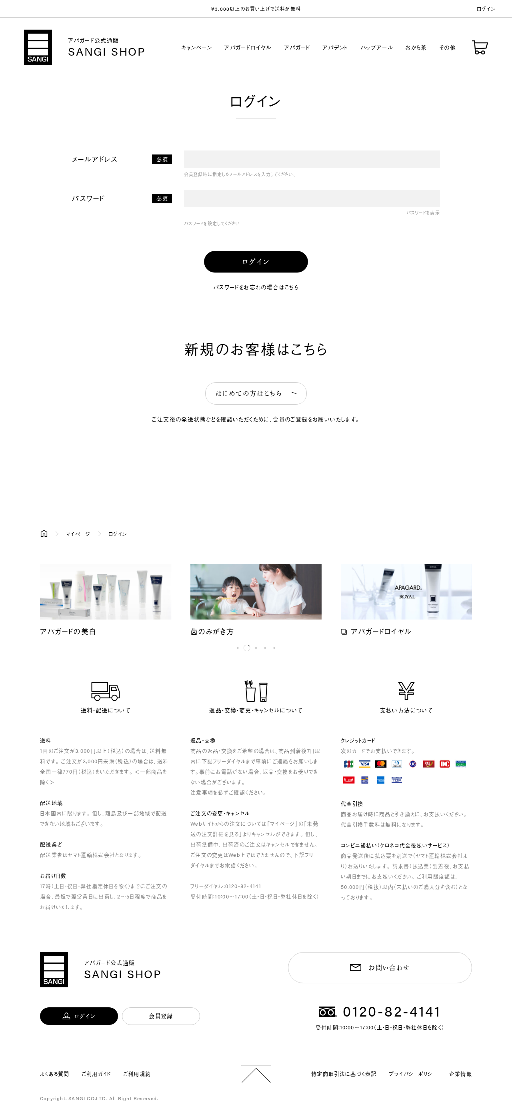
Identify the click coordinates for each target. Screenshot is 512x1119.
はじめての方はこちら (249, 393)
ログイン (486, 8)
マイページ (78, 533)
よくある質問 (55, 1073)
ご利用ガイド (96, 1073)
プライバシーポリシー (413, 1073)
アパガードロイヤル (248, 47)
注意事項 (201, 792)
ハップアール (376, 47)
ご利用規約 (137, 1073)
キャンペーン (196, 47)
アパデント (335, 47)
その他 (447, 47)
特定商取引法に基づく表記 (344, 1073)
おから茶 (416, 47)
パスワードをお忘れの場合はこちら (256, 287)
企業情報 (460, 1073)
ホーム (44, 534)
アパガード (297, 47)
